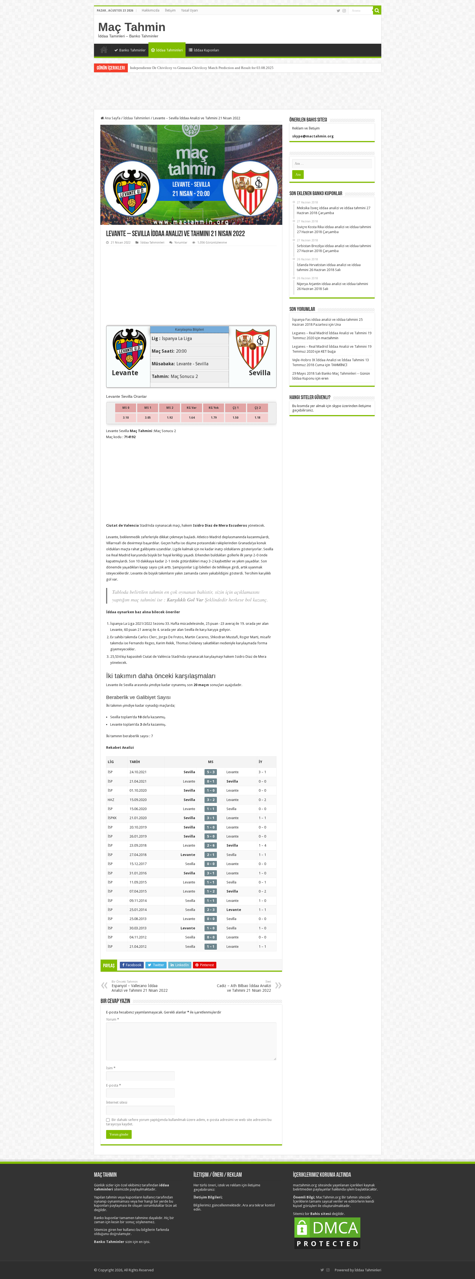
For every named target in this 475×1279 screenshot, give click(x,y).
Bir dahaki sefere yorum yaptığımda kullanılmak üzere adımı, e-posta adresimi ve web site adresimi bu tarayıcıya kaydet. (189, 1122)
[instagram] (344, 10)
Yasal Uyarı (189, 10)
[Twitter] (338, 10)
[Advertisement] (237, 91)
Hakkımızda (150, 10)
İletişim (170, 10)
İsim (110, 1068)
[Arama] (377, 10)
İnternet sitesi (116, 1102)
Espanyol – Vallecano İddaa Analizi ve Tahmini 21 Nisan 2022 (140, 986)
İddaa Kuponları (206, 50)
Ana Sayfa (104, 49)
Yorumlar (181, 242)
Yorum (112, 1019)
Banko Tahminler (132, 50)
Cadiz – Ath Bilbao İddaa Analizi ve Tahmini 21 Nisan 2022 (244, 986)
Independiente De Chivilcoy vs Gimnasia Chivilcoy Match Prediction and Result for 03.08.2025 (202, 68)
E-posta (113, 1085)
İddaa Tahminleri (169, 50)
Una (338, 324)
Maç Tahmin (131, 27)
